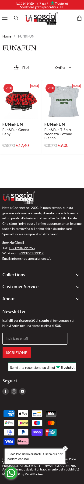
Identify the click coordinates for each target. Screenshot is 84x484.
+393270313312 (31, 253)
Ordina (60, 67)
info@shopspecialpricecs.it (31, 258)
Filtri (25, 67)
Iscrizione (16, 352)
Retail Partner (34, 474)
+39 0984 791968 (22, 248)
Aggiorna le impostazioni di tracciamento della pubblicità (40, 469)
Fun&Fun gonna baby (15, 132)
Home (6, 36)
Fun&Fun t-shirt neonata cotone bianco (58, 134)
